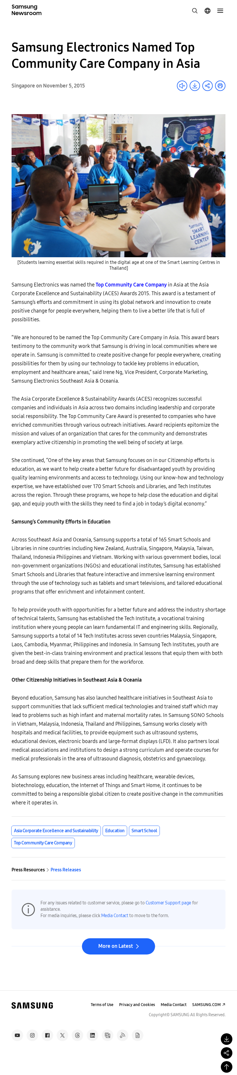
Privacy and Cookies (137, 1004)
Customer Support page (168, 903)
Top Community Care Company (43, 843)
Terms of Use (102, 1004)
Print (220, 86)
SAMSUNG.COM (206, 1004)
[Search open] (195, 11)
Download (195, 86)
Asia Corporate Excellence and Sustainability (56, 830)
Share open (207, 86)
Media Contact (114, 915)
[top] (226, 1067)
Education (115, 830)
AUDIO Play (182, 86)
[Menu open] (220, 11)
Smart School (144, 830)
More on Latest (115, 946)
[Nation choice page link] (207, 11)
